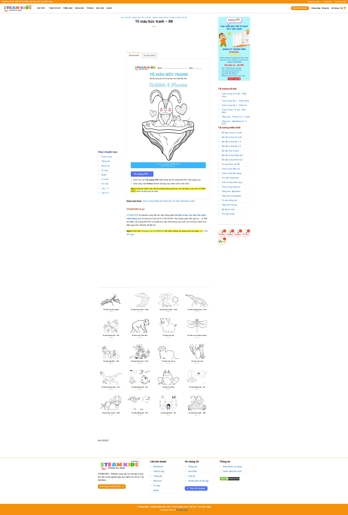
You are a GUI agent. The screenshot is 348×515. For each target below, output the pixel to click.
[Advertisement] (154, 41)
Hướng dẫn (327, 2)
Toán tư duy (106, 157)
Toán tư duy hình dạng (231, 173)
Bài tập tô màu (228, 209)
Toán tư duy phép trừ (231, 187)
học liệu (192, 215)
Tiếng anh (105, 161)
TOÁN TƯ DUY (55, 8)
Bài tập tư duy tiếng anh (232, 155)
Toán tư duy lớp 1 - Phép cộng (235, 101)
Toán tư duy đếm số (231, 169)
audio (192, 201)
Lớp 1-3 (105, 188)
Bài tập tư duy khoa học (232, 159)
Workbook (158, 466)
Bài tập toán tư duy (230, 151)
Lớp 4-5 (105, 193)
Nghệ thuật (163, 17)
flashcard (184, 201)
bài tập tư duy (181, 215)
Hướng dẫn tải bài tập (198, 481)
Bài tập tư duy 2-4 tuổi (232, 132)
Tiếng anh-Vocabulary (231, 196)
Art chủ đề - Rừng (149, 17)
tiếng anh (158, 201)
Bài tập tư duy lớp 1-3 (231, 141)
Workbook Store (313, 2)
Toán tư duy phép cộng (232, 182)
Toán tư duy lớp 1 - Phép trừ (234, 105)
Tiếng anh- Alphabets (231, 191)
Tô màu (104, 170)
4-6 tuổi (104, 184)
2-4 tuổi (104, 179)
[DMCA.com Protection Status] (229, 478)
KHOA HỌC (79, 8)
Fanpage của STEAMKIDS (152, 231)
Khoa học (105, 166)
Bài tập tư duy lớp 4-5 (231, 146)
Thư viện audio (228, 214)
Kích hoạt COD (340, 2)
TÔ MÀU (90, 8)
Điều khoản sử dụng (232, 466)
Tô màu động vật (229, 200)
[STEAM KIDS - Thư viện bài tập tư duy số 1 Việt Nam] (17, 8)
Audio (103, 175)
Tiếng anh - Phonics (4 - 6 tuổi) (236, 117)
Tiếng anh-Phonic (229, 205)
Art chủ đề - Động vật (130, 17)
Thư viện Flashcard (230, 178)
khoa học (167, 201)
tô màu (176, 201)
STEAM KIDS (132, 215)
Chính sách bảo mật (232, 471)
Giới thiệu (192, 471)
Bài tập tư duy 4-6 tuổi (232, 137)
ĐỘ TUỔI (41, 8)
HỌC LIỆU (100, 8)
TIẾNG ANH (67, 8)
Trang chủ (192, 466)
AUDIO (109, 8)
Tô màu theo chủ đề (178, 17)
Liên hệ (191, 476)
